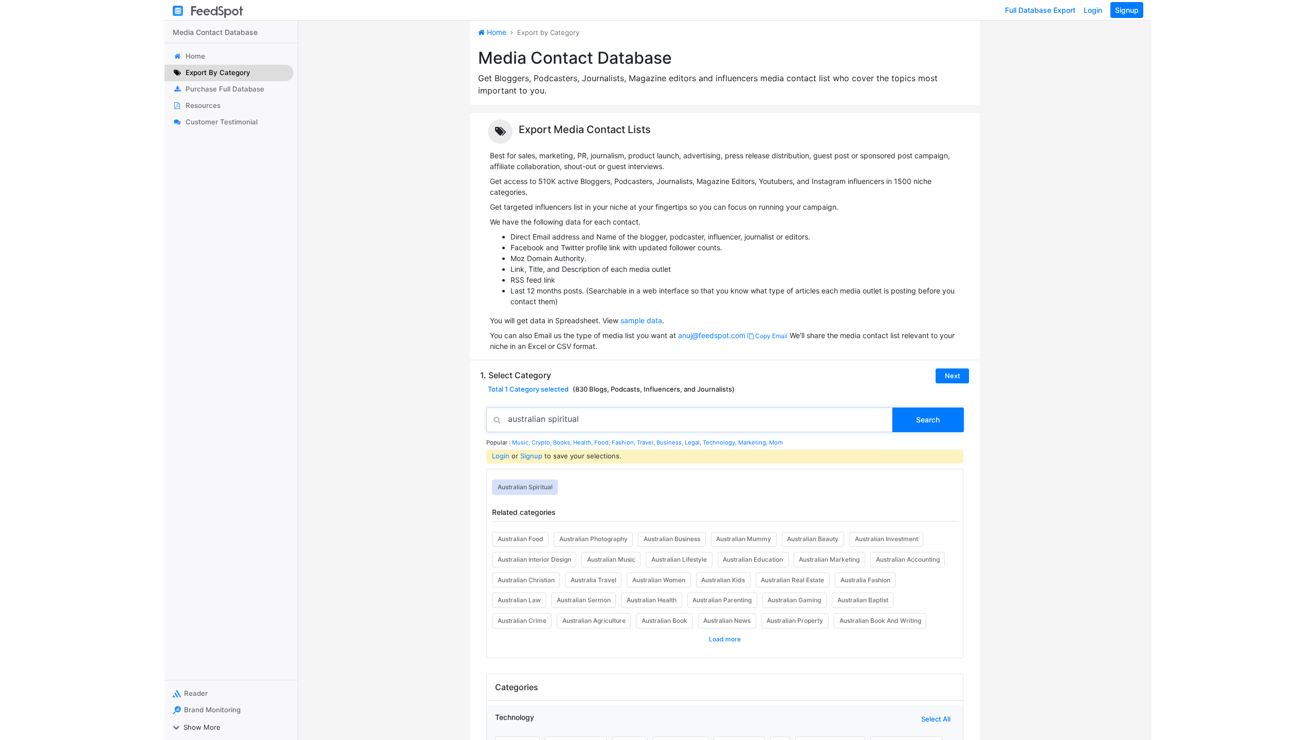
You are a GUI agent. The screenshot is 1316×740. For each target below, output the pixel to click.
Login (1093, 10)
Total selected (528, 389)
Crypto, (542, 442)
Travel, (646, 442)
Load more (725, 639)
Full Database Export (1040, 10)
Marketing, (753, 442)
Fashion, (624, 442)
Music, (522, 442)
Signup (1127, 10)
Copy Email (771, 336)
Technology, (720, 442)
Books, (563, 442)
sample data (641, 320)
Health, (583, 442)
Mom (776, 442)
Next (952, 376)
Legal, (694, 442)
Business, (670, 442)
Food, (603, 442)
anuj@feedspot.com (711, 335)
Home (495, 32)
